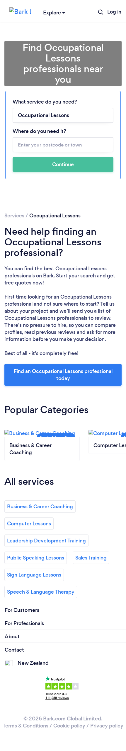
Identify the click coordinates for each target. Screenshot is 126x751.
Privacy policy (106, 725)
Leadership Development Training (46, 540)
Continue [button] (63, 164)
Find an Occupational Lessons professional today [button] (63, 375)
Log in (114, 11)
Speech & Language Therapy (40, 591)
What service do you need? (45, 101)
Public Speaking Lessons (35, 557)
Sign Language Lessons (34, 574)
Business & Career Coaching (40, 506)
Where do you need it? (39, 131)
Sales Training (91, 557)
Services (14, 215)
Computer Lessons (29, 523)
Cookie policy (69, 725)
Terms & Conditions (25, 725)
